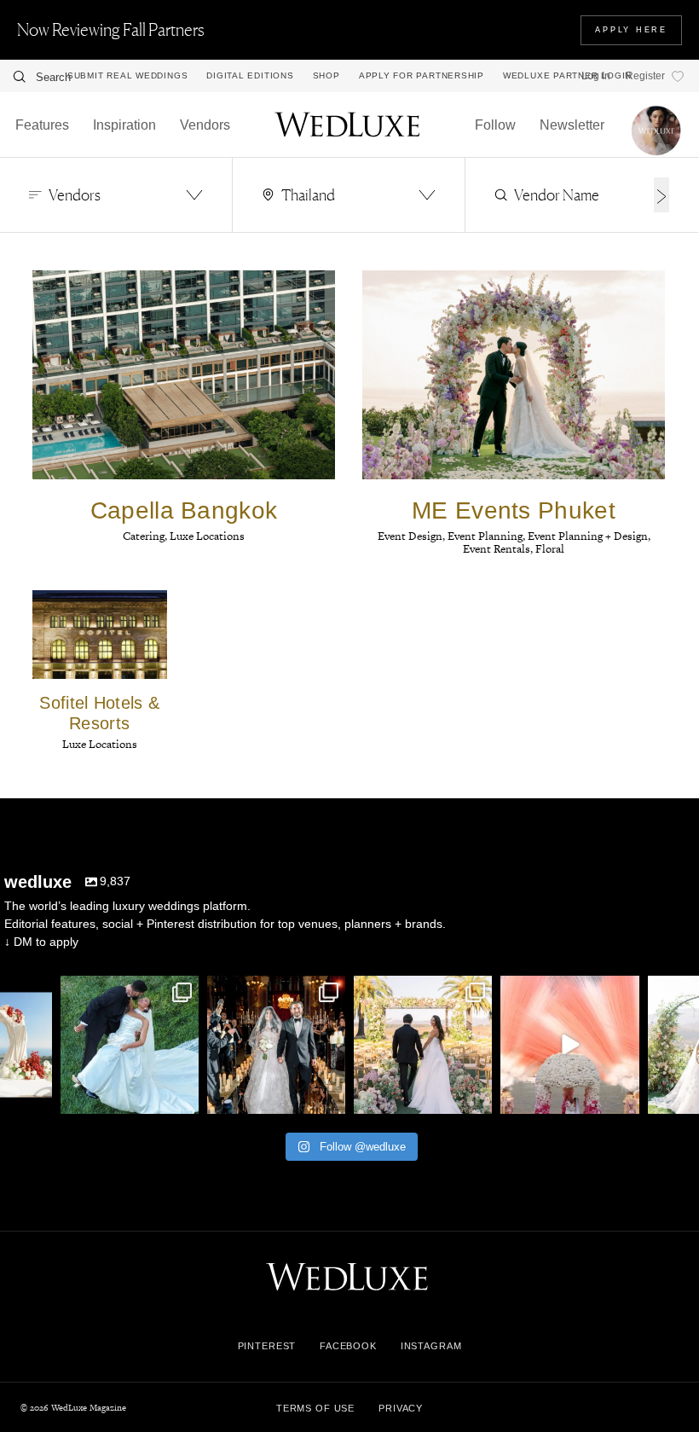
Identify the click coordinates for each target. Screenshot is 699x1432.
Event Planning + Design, (589, 536)
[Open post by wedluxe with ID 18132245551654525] (423, 1045)
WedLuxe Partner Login (567, 76)
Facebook (348, 1346)
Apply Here (631, 30)
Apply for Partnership (421, 76)
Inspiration (124, 125)
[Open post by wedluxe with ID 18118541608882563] (276, 1045)
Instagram (431, 1346)
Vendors (205, 125)
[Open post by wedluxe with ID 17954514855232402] (130, 1045)
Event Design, (413, 536)
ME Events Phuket (513, 510)
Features (42, 125)
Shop (326, 76)
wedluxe (128, 990)
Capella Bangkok (184, 510)
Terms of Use (315, 1408)
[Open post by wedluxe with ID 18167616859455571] (569, 1045)
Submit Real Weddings (127, 76)
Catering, (146, 536)
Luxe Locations (207, 536)
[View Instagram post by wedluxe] (36, 1098)
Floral (549, 549)
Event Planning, (488, 536)
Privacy (400, 1408)
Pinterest (267, 1346)
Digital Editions (249, 76)
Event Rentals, (499, 549)
